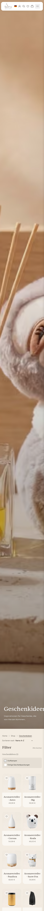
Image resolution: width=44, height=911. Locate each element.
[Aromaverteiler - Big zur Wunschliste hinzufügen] (27, 778)
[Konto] (19, 6)
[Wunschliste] (28, 6)
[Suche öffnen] (23, 6)
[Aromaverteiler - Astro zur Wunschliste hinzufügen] (7, 778)
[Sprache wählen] (15, 6)
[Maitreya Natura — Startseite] (8, 6)
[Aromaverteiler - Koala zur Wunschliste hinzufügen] (27, 816)
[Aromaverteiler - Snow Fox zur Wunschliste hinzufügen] (27, 855)
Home (4, 736)
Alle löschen (37, 748)
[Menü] (37, 6)
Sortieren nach (8, 741)
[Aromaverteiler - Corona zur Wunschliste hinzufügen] (7, 816)
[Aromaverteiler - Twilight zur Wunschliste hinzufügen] (27, 893)
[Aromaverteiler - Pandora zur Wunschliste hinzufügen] (7, 855)
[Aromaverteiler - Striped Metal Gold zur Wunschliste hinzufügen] (7, 893)
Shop (13, 736)
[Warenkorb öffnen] (32, 6)
